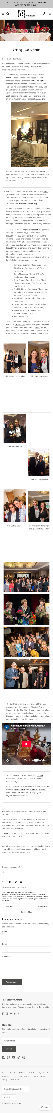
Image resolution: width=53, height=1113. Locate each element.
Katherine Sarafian (42, 896)
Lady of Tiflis (20, 324)
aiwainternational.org (28, 204)
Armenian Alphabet (39, 81)
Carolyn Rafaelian (18, 896)
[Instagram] (7, 1014)
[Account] (44, 14)
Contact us (32, 1073)
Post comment (12, 982)
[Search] (9, 14)
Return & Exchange (38, 1076)
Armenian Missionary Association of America (16, 894)
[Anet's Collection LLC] (26, 13)
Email (4, 944)
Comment (6, 956)
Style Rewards (44, 1073)
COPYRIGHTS (24, 1076)
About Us (13, 1073)
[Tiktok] (15, 1014)
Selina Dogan (32, 899)
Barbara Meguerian (38, 894)
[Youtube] (11, 1014)
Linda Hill (5, 899)
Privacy (4, 1080)
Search (4, 1073)
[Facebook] (3, 1014)
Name (4, 931)
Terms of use (14, 1080)
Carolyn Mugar (7, 896)
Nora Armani (13, 899)
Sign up (9, 1049)
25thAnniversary (11, 892)
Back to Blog (26, 912)
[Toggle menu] (3, 14)
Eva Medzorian (30, 896)
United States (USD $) (13, 1089)
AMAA (9, 78)
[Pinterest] (19, 1014)
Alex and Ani (25, 892)
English (7, 1097)
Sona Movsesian (43, 899)
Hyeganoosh (19, 789)
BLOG (14, 1076)
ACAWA (40, 775)
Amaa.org (40, 99)
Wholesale (5, 1076)
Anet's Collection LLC (14, 1104)
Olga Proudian (22, 899)
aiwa (19, 892)
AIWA (45, 191)
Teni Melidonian (7, 901)
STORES (22, 1073)
